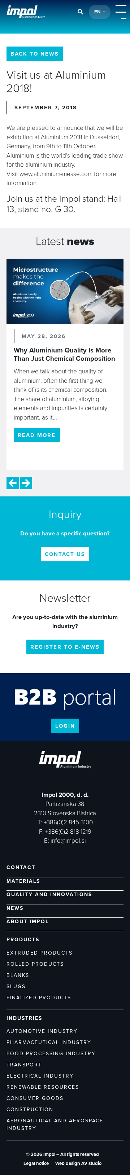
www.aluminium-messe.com (56, 174)
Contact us (65, 554)
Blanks (17, 975)
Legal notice (36, 1163)
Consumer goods (35, 1098)
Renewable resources (42, 1087)
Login (65, 726)
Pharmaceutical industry (48, 1042)
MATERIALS (23, 881)
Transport (24, 1065)
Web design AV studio (78, 1163)
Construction (29, 1109)
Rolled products (35, 964)
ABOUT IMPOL (27, 921)
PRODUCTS (22, 940)
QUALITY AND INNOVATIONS (49, 894)
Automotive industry (42, 1031)
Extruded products (39, 953)
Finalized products (38, 998)
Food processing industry (51, 1054)
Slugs (16, 986)
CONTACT (20, 867)
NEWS (14, 908)
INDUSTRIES (24, 1018)
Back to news (34, 54)
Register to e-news (65, 647)
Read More (37, 435)
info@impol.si (68, 841)
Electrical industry (40, 1076)
